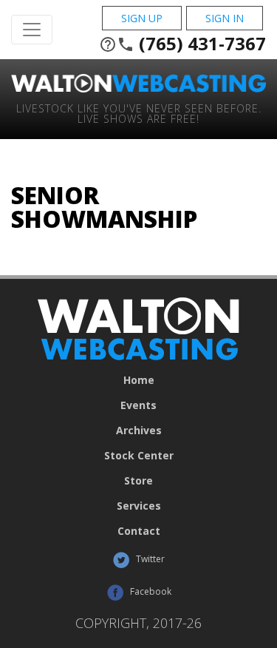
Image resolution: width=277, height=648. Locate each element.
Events (138, 405)
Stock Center (139, 455)
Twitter (149, 559)
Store (138, 481)
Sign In (224, 18)
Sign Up (142, 18)
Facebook (149, 591)
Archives (139, 430)
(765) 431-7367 (182, 43)
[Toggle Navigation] (31, 29)
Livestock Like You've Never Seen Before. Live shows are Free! (138, 112)
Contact (138, 531)
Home (138, 380)
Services (139, 506)
